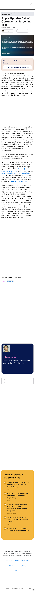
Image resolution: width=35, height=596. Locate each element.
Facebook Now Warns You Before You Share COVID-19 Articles (17, 519)
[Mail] (23, 579)
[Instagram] (11, 579)
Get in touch (25, 560)
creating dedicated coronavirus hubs (15, 173)
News (8, 13)
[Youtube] (15, 579)
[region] (17, 594)
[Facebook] (21, 31)
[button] (27, 4)
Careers (16, 560)
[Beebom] (7, 4)
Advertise (12, 565)
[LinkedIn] (18, 31)
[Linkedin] (19, 579)
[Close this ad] (33, 590)
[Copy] (27, 31)
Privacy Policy (22, 565)
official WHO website (19, 182)
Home (3, 13)
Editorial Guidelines (17, 571)
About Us (8, 560)
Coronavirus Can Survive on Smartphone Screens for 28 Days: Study (17, 496)
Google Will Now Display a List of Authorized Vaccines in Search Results (18, 485)
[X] (24, 31)
